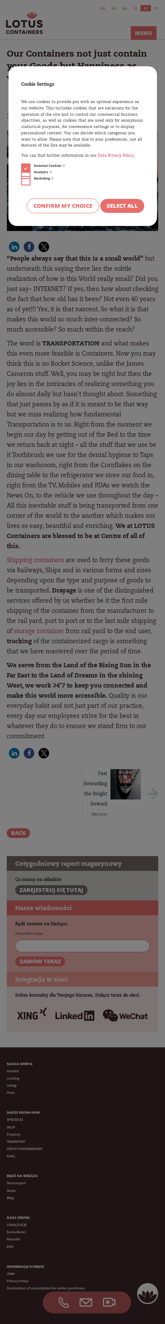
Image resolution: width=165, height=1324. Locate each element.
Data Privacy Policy (115, 156)
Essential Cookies (48, 165)
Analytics (41, 172)
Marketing (42, 178)
